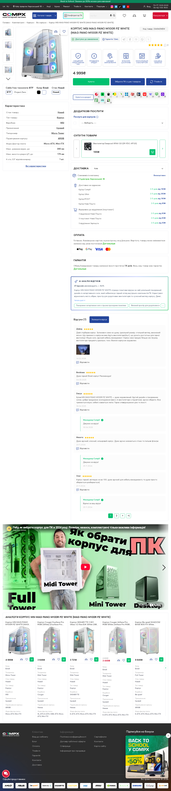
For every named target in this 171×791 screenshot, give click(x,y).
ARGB (61, 139)
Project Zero (20, 92)
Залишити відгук (99, 320)
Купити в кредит (83, 97)
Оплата (36, 746)
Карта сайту (100, 746)
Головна (6, 23)
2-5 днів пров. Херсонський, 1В (91, 179)
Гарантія (36, 756)
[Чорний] (39, 92)
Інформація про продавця (72, 751)
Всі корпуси (41, 23)
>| (128, 516)
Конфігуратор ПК (75, 16)
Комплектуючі (18, 23)
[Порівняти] (21, 659)
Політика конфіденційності (73, 737)
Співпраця (65, 746)
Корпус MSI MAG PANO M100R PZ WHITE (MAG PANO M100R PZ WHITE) (17, 623)
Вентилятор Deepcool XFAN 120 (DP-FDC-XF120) (115, 144)
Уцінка (57, 6)
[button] (76, 149)
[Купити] (32, 659)
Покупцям (101, 6)
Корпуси (30, 23)
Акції (49, 6)
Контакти (89, 6)
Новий (61, 113)
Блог (34, 742)
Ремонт (66, 6)
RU (8, 6)
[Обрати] (26, 659)
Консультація (159, 16)
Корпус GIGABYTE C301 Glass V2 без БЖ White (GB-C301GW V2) (84, 623)
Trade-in (77, 6)
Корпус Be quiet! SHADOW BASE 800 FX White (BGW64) (147, 623)
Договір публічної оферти (72, 742)
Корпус (60, 118)
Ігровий (60, 128)
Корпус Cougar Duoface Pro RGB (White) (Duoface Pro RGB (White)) (51, 623)
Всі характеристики (36, 166)
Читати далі (79, 300)
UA (4, 6)
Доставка (37, 765)
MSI (62, 123)
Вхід (148, 7)
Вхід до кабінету (40, 737)
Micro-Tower (57, 133)
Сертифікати (100, 737)
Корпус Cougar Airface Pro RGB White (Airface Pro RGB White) (116, 623)
